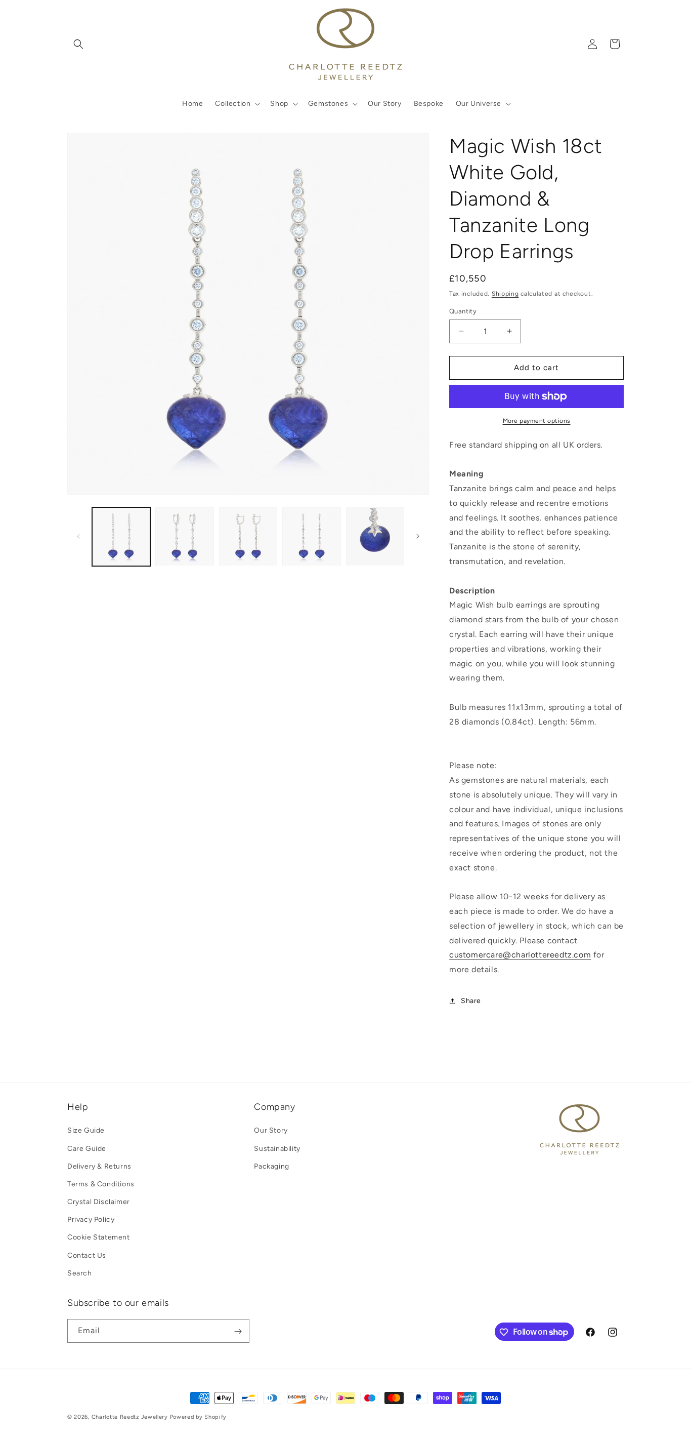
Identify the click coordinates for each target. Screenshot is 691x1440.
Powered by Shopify (198, 1417)
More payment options (537, 420)
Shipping (505, 293)
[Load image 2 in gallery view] (184, 536)
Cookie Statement (98, 1237)
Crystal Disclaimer (98, 1201)
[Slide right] (418, 536)
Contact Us (86, 1255)
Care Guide (86, 1148)
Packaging (271, 1166)
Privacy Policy (90, 1219)
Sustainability (277, 1148)
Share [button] (471, 1000)
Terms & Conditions (101, 1184)
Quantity (463, 311)
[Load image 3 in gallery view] (248, 536)
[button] (78, 44)
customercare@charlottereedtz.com (520, 954)
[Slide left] (78, 536)
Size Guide (86, 1130)
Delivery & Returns (99, 1166)
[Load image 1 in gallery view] (121, 536)
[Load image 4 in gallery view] (311, 536)
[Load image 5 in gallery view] (375, 536)
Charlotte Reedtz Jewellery (130, 1417)
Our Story (270, 1130)
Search (79, 1273)
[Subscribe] (238, 1331)
